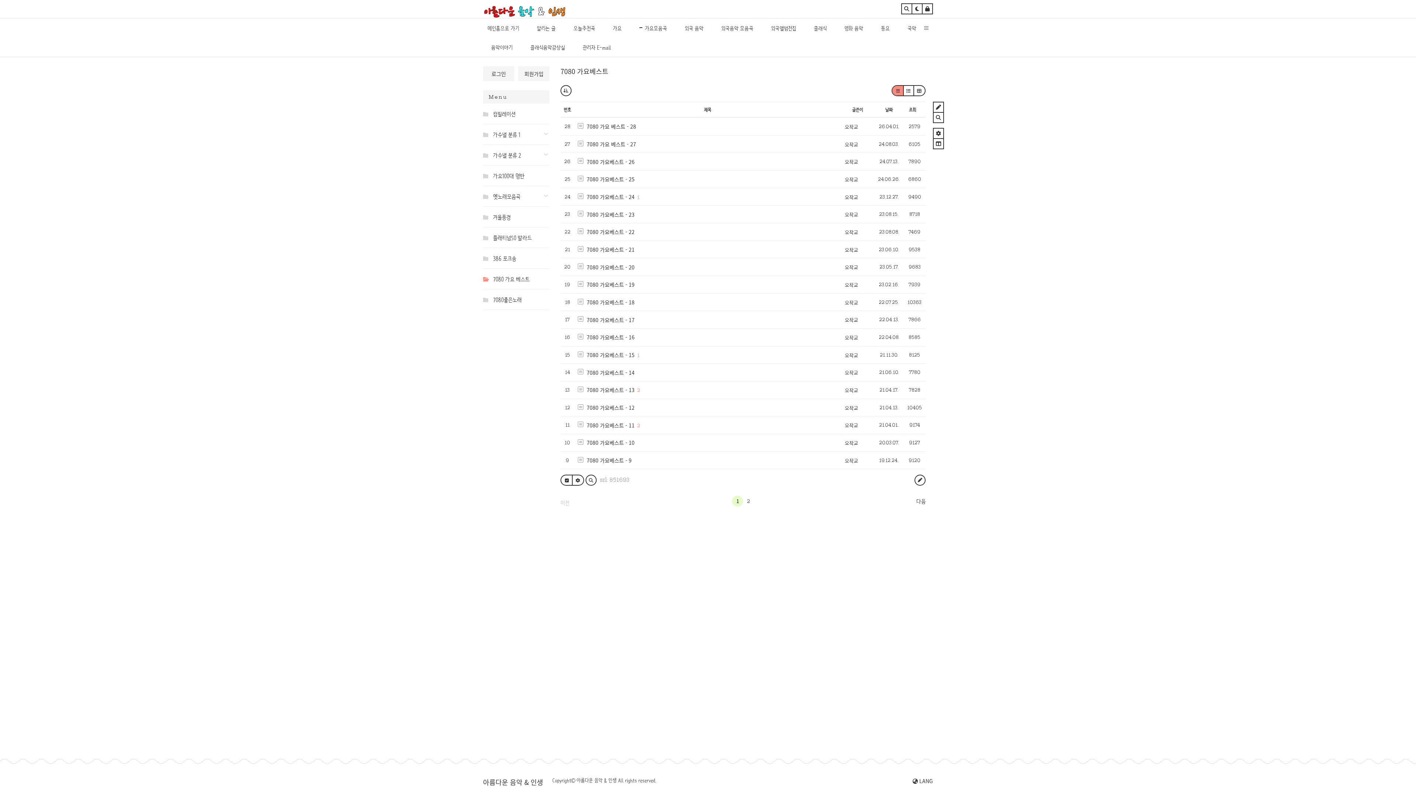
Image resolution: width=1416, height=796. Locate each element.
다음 (921, 501)
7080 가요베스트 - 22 (611, 231)
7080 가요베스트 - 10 (611, 442)
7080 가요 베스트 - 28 (611, 126)
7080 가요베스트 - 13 (611, 390)
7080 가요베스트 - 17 (611, 320)
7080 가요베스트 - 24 (611, 196)
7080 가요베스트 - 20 (611, 267)
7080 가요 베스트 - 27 (611, 144)
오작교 (851, 126)
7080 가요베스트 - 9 (609, 460)
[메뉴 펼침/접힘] (487, 114)
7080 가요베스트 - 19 (611, 284)
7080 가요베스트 (584, 71)
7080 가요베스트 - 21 (611, 249)
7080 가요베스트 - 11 (611, 425)
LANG (925, 781)
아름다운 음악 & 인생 (513, 782)
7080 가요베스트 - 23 (611, 214)
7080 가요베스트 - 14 (611, 372)
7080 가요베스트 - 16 (611, 337)
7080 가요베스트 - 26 (611, 161)
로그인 (499, 73)
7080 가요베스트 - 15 (611, 355)
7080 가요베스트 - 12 (611, 407)
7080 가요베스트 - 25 (611, 179)
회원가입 (534, 73)
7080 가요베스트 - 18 (611, 302)
